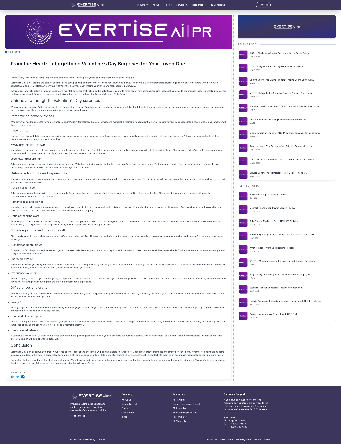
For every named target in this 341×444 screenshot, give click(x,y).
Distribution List (129, 404)
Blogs (124, 416)
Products (140, 4)
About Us (126, 399)
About (156, 4)
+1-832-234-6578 (237, 423)
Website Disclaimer (262, 439)
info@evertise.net (236, 420)
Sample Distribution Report (186, 404)
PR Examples (179, 408)
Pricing (168, 4)
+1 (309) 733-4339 (237, 427)
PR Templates (180, 416)
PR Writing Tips (180, 421)
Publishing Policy (243, 439)
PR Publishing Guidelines (185, 412)
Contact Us (219, 4)
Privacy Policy (226, 439)
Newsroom (182, 4)
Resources (197, 4)
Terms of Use (211, 439)
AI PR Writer (179, 399)
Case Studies (127, 412)
